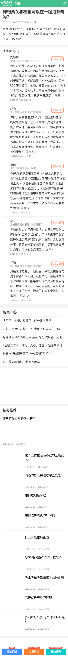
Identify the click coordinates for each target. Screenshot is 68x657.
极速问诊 (12, 651)
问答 (18, 3)
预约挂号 (55, 651)
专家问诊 (34, 651)
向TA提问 (57, 58)
